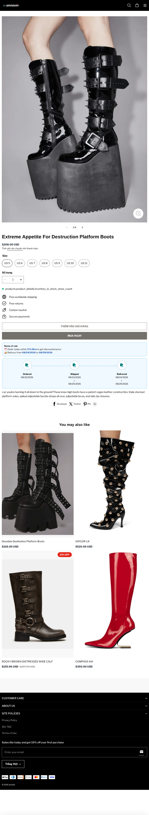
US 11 (84, 263)
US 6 (20, 263)
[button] (145, 5)
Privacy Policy (9, 720)
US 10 (70, 263)
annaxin (12, 785)
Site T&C (7, 726)
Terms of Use (9, 733)
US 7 (32, 263)
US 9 (57, 263)
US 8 (44, 263)
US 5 (7, 263)
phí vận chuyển (15, 248)
